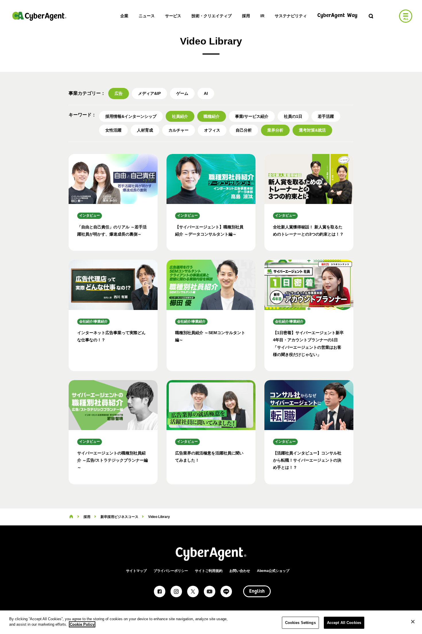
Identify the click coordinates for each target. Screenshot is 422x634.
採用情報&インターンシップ (130, 116)
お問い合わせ (239, 571)
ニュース (147, 16)
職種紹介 (212, 116)
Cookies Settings (300, 622)
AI (206, 93)
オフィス (212, 130)
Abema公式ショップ (273, 571)
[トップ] (71, 517)
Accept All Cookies (344, 622)
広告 (119, 93)
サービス (173, 16)
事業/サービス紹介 (251, 116)
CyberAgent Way (337, 16)
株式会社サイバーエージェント (39, 16)
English (257, 591)
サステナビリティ (291, 16)
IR (262, 16)
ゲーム (182, 93)
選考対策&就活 (312, 130)
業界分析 (275, 130)
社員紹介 (180, 116)
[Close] (412, 621)
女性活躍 (113, 130)
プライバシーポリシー (171, 571)
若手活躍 (326, 116)
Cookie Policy (82, 624)
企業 (124, 16)
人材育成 (145, 130)
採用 (246, 16)
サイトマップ (136, 571)
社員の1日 (293, 116)
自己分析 (244, 130)
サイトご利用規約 (208, 571)
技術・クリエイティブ (211, 16)
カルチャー (179, 130)
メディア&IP (149, 93)
